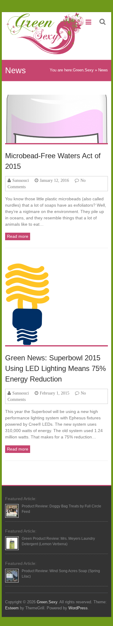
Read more (17, 236)
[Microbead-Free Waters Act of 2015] (56, 119)
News (103, 70)
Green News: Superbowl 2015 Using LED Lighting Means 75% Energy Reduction (55, 368)
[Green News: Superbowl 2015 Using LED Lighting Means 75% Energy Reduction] (56, 304)
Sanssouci (20, 180)
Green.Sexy (83, 70)
